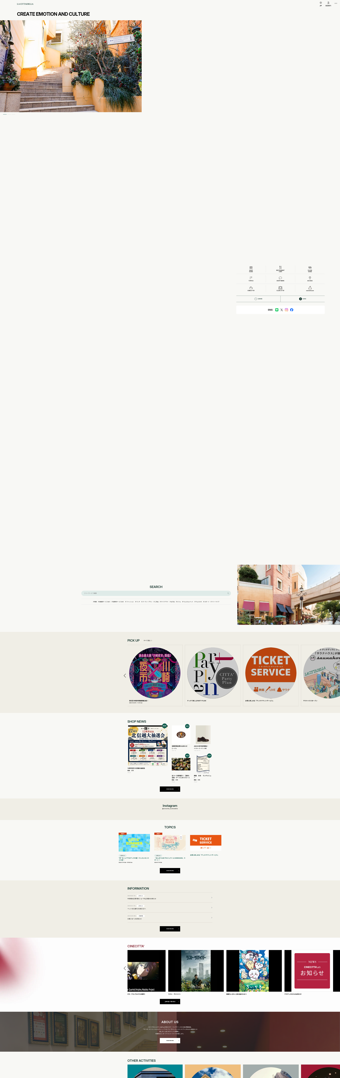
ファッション (130, 601)
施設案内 (328, 6)
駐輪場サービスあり (104, 601)
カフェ (179, 601)
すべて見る (147, 640)
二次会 (156, 601)
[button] (125, 676)
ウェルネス (199, 601)
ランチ (138, 601)
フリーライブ (215, 601)
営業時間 (260, 299)
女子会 (173, 601)
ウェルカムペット (188, 601)
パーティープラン (147, 601)
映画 (95, 601)
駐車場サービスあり (118, 601)
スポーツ (206, 601)
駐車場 (303, 299)
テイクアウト (164, 601)
